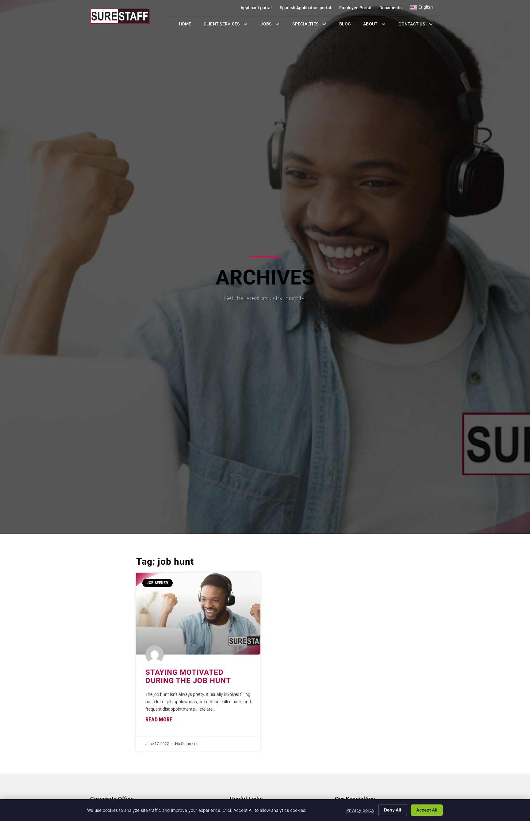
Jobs (271, 25)
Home (188, 25)
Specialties (312, 25)
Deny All (392, 809)
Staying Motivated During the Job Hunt (188, 676)
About (377, 25)
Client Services (229, 25)
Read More (158, 719)
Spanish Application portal (307, 9)
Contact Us (419, 25)
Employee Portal (357, 9)
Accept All (426, 809)
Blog (348, 25)
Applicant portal (258, 9)
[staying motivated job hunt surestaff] (198, 614)
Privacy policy (360, 810)
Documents (392, 9)
